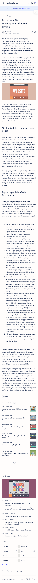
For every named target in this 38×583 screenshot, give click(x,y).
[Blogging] (5, 396)
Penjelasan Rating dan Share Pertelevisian (18, 516)
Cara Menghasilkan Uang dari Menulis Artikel (14, 437)
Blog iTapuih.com (12, 3)
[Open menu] (3, 3)
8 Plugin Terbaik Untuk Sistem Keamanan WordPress (15, 454)
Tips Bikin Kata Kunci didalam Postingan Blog (14, 410)
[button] (5, 564)
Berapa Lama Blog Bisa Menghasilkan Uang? (13, 428)
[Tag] (9, 406)
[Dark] (31, 3)
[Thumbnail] (33, 409)
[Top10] (11, 527)
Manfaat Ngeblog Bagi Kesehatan (12, 445)
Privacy (16, 571)
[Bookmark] (35, 3)
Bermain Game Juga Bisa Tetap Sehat (16, 536)
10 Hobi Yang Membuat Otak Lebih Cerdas (18, 530)
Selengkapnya (26, 8)
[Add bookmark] (32, 32)
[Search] (28, 3)
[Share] (35, 32)
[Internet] (12, 513)
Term (3, 571)
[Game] (12, 519)
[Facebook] (12, 501)
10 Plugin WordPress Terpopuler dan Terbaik (13, 419)
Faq (21, 571)
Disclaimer (9, 571)
